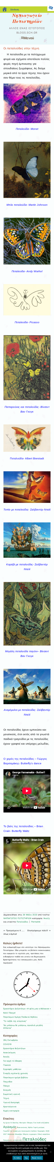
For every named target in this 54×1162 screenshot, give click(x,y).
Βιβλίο (30, 1127)
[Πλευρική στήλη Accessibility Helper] (50, 7)
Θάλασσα (11, 1134)
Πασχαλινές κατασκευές (12, 1140)
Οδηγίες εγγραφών (30, 1134)
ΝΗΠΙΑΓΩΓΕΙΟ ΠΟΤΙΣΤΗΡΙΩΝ (17, 918)
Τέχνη (6, 1098)
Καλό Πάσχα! (9, 1013)
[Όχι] (50, 1152)
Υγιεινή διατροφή (11, 1102)
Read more (37, 1158)
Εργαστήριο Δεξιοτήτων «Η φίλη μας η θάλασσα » (27, 1009)
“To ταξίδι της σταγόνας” (15, 1021)
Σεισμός (7, 1090)
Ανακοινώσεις (22, 1127)
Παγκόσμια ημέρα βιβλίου (15, 1077)
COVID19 (7, 1044)
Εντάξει (17, 1158)
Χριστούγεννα (9, 1106)
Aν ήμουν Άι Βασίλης (11, 1123)
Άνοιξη (46, 918)
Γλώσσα (7, 1065)
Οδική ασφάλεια (44, 1134)
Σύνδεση (14, 9)
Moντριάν (22, 1123)
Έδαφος (30, 1123)
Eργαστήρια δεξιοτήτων (14, 1048)
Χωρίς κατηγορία (11, 1111)
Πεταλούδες (22, 922)
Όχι (26, 1158)
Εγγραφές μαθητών (12, 1069)
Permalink (36, 922)
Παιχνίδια (7, 1082)
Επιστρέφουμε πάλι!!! (39, 930)
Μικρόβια (18, 1134)
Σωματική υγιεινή (11, 1094)
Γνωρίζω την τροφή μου (12, 1131)
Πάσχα (6, 1086)
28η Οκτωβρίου (10, 1040)
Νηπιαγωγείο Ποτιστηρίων (27, 18)
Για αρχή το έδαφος (12, 1061)
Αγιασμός (9, 1127)
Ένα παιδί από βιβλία (41, 1123)
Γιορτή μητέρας (38, 1127)
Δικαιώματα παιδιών (29, 1131)
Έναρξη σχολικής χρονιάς (15, 1073)
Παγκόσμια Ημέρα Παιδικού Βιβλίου (20, 1017)
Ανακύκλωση (9, 1052)
